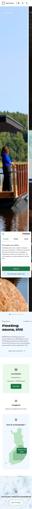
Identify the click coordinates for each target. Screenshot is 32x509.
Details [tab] (16, 239)
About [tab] (26, 239)
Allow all (16, 268)
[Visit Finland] (8, 3)
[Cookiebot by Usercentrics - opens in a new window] (22, 234)
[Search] (22, 3)
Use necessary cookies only (16, 274)
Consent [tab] (5, 239)
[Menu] (27, 3)
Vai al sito (16, 386)
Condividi (26, 321)
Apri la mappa (16, 502)
